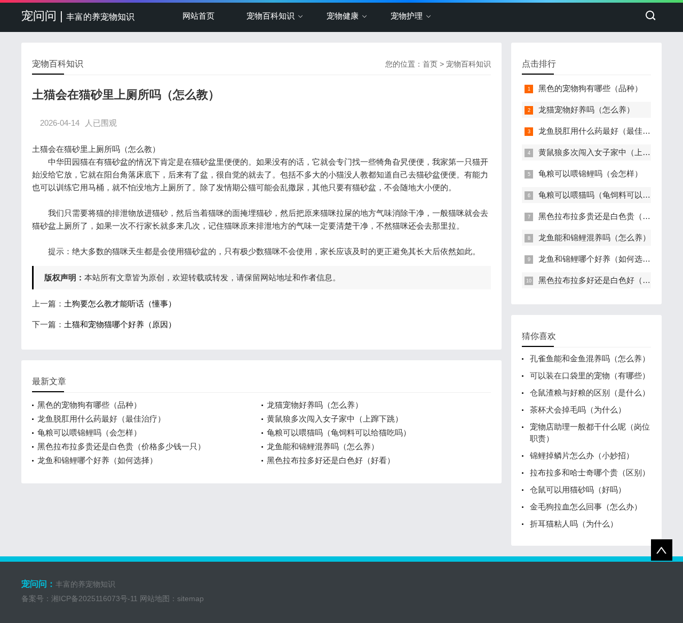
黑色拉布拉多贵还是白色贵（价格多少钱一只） (121, 446)
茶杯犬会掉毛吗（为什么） (578, 409)
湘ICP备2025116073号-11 (94, 598)
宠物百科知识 (271, 15)
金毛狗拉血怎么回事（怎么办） (586, 506)
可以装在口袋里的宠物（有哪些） (590, 375)
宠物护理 (407, 15)
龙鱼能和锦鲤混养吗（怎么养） (323, 446)
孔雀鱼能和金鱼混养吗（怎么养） (590, 358)
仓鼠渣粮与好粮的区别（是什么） (590, 392)
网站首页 (198, 15)
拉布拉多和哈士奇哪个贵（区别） (590, 472)
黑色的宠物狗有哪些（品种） (89, 404)
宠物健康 (343, 15)
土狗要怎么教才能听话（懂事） (120, 303)
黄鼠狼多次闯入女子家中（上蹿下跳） (335, 418)
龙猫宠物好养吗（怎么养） (315, 404)
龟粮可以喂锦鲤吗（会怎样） (89, 432)
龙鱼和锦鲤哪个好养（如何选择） (97, 460)
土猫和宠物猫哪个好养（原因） (120, 324)
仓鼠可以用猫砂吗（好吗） (578, 489)
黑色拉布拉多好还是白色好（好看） (331, 460)
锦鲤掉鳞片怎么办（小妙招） (582, 455)
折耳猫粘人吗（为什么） (574, 523)
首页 (430, 64)
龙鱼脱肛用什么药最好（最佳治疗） (101, 418)
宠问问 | (77, 15)
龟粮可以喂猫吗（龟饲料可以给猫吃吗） (339, 432)
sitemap (190, 598)
